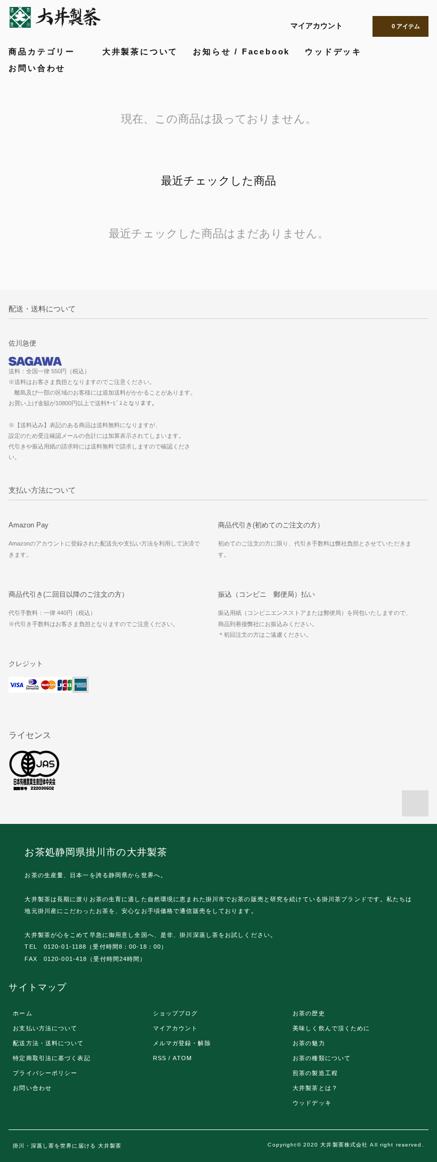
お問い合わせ (37, 68)
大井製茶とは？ (315, 1088)
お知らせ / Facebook (241, 51)
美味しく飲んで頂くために (331, 1028)
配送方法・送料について (48, 1043)
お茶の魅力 (309, 1043)
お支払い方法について (45, 1028)
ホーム (22, 1013)
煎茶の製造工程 (315, 1073)
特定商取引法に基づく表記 (51, 1058)
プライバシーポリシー (45, 1073)
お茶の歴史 (309, 1013)
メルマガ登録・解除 (182, 1043)
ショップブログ (175, 1013)
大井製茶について (140, 51)
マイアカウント (316, 25)
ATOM (182, 1058)
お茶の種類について (322, 1058)
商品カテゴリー (43, 51)
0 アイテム (406, 26)
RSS (159, 1058)
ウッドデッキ (333, 51)
